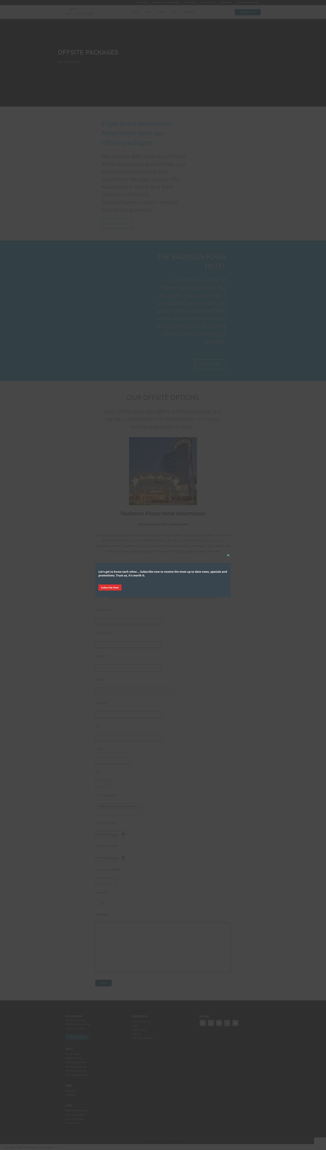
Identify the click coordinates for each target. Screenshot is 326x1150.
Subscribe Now (110, 587)
